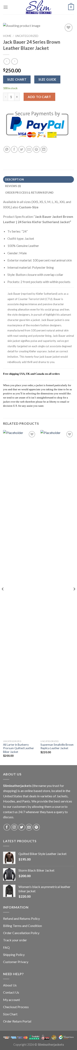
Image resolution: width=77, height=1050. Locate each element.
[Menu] (5, 7)
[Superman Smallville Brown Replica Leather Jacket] (57, 584)
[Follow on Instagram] (14, 827)
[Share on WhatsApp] (6, 149)
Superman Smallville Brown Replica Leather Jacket (57, 746)
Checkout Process (16, 1007)
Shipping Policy (14, 954)
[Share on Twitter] (21, 149)
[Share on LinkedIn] (43, 149)
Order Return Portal (17, 1021)
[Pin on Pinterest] (36, 149)
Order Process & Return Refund (29, 192)
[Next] (74, 597)
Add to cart (39, 97)
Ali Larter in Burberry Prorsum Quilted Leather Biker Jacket (18, 748)
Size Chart (10, 1014)
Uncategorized (26, 36)
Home (7, 36)
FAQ (6, 947)
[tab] (38, 179)
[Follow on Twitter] (21, 827)
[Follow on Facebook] (6, 827)
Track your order (15, 940)
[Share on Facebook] (14, 149)
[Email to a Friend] (29, 149)
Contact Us (11, 992)
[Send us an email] (29, 827)
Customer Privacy (15, 962)
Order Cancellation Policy (21, 933)
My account (11, 1000)
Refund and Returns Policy (21, 918)
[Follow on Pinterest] (36, 827)
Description (14, 179)
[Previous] (3, 597)
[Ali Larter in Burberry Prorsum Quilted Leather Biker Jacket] (20, 584)
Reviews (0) (13, 186)
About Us (10, 985)
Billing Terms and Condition (22, 926)
